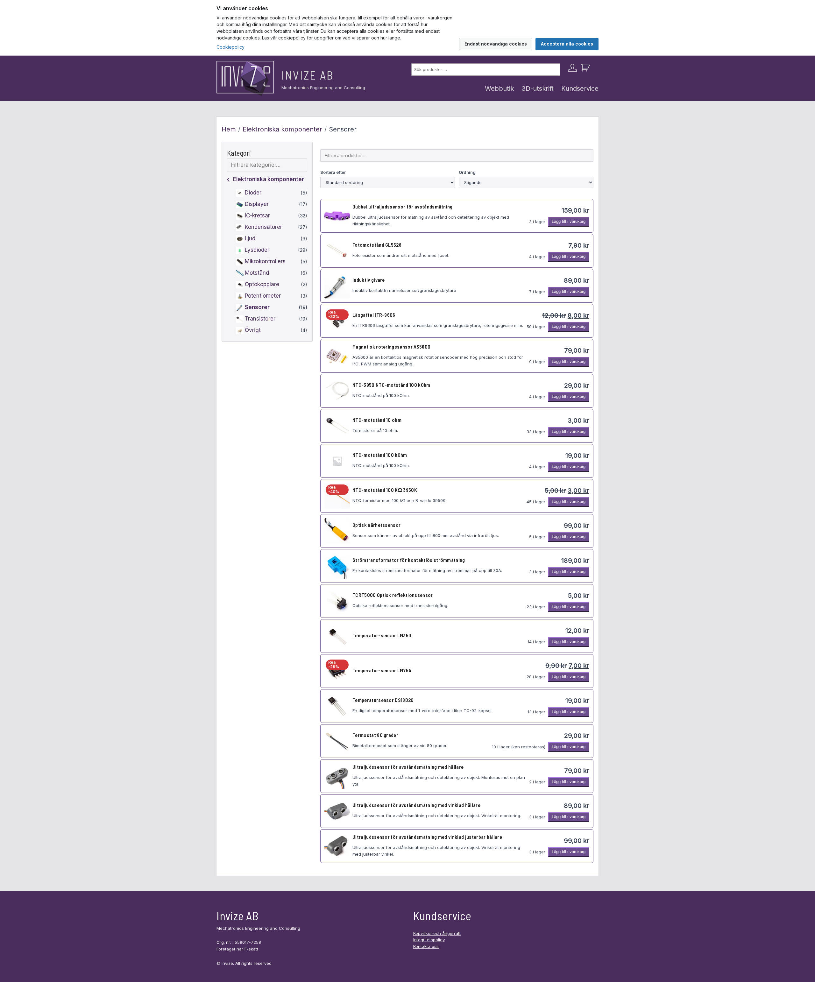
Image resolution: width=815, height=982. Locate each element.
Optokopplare (262, 284)
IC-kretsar (257, 216)
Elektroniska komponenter (282, 129)
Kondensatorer (263, 227)
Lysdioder (257, 250)
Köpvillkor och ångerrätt (437, 933)
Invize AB (307, 75)
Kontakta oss (426, 946)
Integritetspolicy (429, 939)
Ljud (250, 239)
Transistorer (260, 319)
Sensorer (257, 307)
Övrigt (253, 330)
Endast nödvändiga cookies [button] (495, 43)
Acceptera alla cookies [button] (567, 43)
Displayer (257, 204)
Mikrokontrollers (265, 261)
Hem (229, 129)
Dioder (253, 193)
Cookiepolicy (230, 47)
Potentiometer (263, 296)
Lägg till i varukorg (568, 221)
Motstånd (257, 273)
